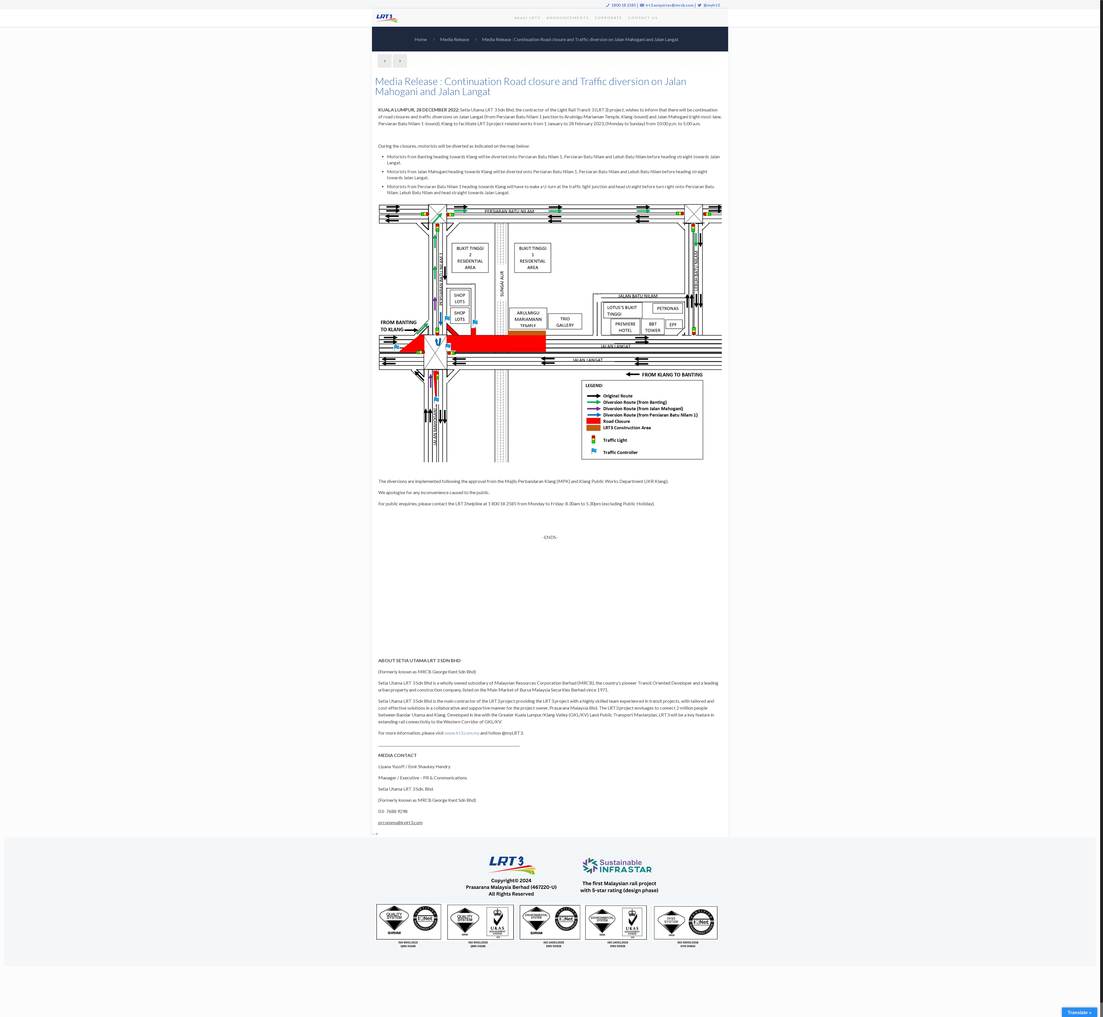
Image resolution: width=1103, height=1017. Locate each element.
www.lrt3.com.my (462, 732)
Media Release (454, 39)
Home (420, 39)
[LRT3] (388, 17)
